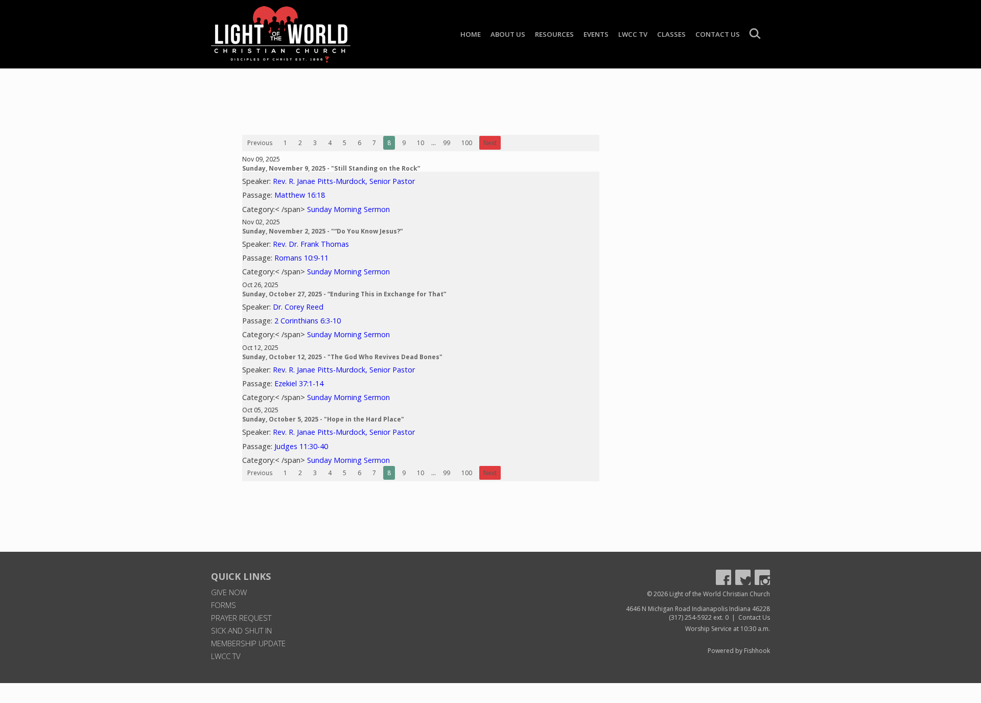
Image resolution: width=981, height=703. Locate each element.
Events (596, 34)
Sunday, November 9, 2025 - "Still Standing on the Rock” (331, 168)
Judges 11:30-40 (301, 446)
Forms (223, 605)
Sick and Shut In (241, 630)
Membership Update (248, 643)
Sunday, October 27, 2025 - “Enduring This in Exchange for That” (344, 294)
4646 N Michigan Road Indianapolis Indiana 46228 (698, 608)
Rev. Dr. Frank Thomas (311, 244)
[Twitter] (743, 577)
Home (470, 34)
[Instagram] (762, 577)
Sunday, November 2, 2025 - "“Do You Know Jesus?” (322, 231)
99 (446, 142)
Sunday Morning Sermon (348, 209)
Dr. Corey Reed (298, 307)
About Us (508, 34)
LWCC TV (632, 34)
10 (420, 142)
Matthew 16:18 (299, 195)
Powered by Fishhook (739, 650)
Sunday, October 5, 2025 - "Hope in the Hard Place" (323, 419)
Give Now (229, 592)
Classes (671, 34)
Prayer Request (241, 618)
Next (490, 142)
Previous (259, 142)
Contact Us (717, 34)
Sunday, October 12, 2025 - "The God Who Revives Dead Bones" (342, 357)
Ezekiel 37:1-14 (298, 383)
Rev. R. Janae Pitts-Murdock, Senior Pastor (344, 181)
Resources (554, 34)
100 (466, 142)
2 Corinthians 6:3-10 (307, 320)
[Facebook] (723, 577)
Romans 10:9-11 (301, 258)
